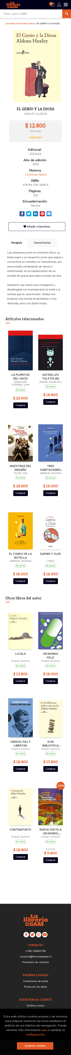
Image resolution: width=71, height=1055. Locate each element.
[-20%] (50, 804)
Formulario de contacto (35, 962)
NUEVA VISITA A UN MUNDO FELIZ (51, 831)
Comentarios (42, 243)
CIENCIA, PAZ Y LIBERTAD (20, 743)
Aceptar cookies (35, 1046)
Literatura (10, 23)
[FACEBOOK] (26, 934)
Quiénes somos (35, 1005)
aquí (44, 1030)
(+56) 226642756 (35, 951)
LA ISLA (20, 654)
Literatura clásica (26, 23)
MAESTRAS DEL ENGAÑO (20, 467)
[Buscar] (66, 13)
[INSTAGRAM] (38, 934)
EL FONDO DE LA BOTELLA (20, 555)
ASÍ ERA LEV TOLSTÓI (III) (50, 376)
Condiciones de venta (35, 981)
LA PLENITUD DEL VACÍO (20, 376)
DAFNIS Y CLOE (50, 554)
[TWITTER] (32, 934)
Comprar (20, 405)
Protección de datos (35, 986)
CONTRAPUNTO (20, 829)
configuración (35, 1034)
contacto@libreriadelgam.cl (36, 956)
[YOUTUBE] (45, 934)
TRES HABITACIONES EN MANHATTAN (50, 467)
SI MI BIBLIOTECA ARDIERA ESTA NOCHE (51, 743)
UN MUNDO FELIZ (50, 655)
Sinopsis (16, 243)
